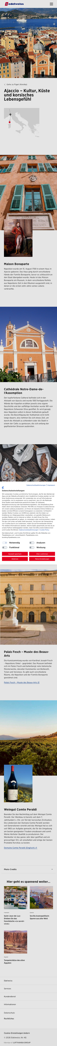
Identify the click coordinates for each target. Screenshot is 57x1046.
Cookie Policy (44, 530)
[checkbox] (31, 542)
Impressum (51, 485)
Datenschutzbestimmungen (36, 485)
